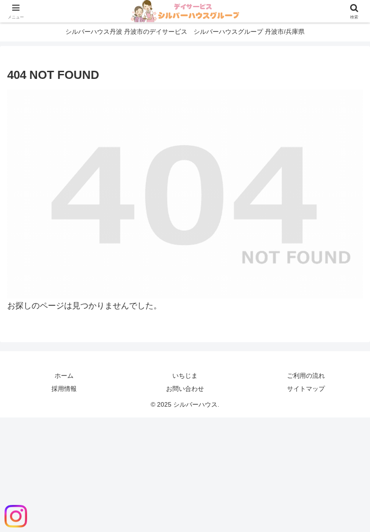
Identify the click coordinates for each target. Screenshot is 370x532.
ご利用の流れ (306, 375)
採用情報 (64, 388)
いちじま (185, 375)
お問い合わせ (185, 388)
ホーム (64, 375)
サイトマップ (306, 388)
